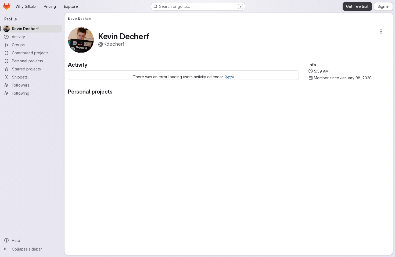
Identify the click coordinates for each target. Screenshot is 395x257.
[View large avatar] (81, 39)
